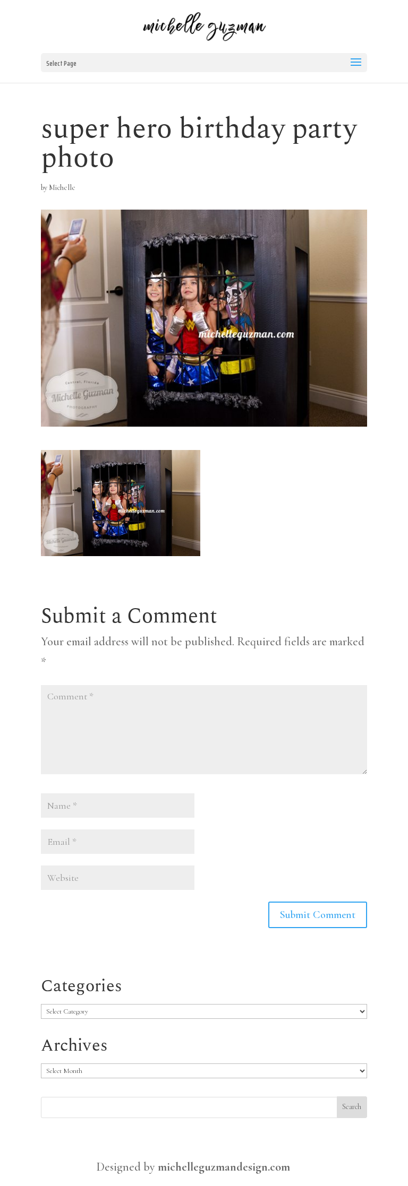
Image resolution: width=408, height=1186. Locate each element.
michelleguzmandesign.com (224, 1167)
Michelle (62, 187)
